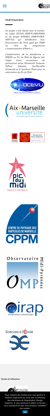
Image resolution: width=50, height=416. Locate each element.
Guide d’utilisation (10, 378)
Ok (25, 412)
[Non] (46, 404)
